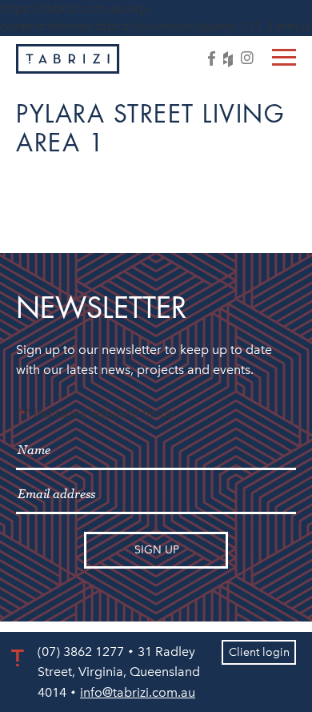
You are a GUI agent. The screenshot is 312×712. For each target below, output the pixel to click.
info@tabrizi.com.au (137, 692)
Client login (259, 652)
